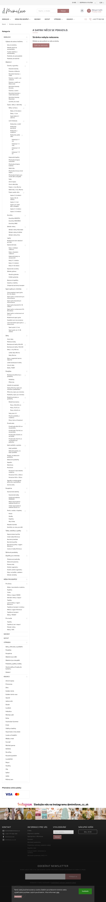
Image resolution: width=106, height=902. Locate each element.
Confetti (8, 708)
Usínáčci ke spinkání (13, 385)
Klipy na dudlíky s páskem (14, 572)
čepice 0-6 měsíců (15, 195)
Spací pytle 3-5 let (14, 327)
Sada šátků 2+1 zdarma (14, 116)
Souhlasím (85, 891)
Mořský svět (10, 715)
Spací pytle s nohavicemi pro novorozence (15, 297)
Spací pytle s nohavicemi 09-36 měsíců (15, 310)
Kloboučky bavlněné (13, 127)
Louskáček (9, 759)
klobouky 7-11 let (16, 152)
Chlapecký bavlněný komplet (15, 285)
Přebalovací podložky (13, 559)
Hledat (63, 11)
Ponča (10, 513)
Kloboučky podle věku (15, 135)
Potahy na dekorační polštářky (13, 456)
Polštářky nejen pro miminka (15, 394)
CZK (101, 2)
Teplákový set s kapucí (13, 624)
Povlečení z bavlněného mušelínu (16, 471)
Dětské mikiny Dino (14, 235)
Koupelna (9, 488)
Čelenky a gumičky (12, 65)
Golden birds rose (11, 694)
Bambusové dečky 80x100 (15, 344)
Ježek (7, 776)
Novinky (7, 634)
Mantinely (10, 465)
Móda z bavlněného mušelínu (16, 587)
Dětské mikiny (11, 226)
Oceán (8, 704)
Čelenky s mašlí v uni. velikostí (15, 78)
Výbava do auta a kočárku (14, 41)
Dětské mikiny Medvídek (16, 229)
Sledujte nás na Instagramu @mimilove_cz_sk (61, 804)
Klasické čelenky (14, 68)
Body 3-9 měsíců (14, 263)
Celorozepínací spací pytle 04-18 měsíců (15, 293)
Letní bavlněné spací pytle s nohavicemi (15, 323)
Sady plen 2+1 (13, 413)
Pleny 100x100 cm (15, 405)
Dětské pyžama (11, 271)
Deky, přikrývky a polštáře (14, 647)
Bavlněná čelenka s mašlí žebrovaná (14, 94)
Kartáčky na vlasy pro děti (15, 527)
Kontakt (30, 839)
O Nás (74, 2)
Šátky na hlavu (13, 108)
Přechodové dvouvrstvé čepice (16, 171)
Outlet (6, 638)
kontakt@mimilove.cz (12, 830)
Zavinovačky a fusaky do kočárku (14, 668)
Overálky (10, 215)
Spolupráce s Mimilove (35, 836)
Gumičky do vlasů (14, 101)
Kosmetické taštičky (13, 491)
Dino (7, 687)
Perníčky (8, 752)
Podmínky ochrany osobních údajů (39, 845)
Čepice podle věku (14, 192)
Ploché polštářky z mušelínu (14, 416)
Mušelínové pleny (14, 402)
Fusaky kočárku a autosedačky (12, 52)
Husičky (8, 766)
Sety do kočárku (12, 45)
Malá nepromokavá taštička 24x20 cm (14, 502)
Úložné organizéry (12, 567)
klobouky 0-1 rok (15, 140)
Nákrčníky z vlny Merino (16, 189)
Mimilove (7, 37)
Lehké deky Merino (14, 352)
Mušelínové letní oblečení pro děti (15, 241)
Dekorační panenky (12, 562)
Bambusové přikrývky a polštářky (14, 375)
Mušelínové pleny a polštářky (13, 398)
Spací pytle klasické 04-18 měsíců (15, 305)
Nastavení (18, 896)
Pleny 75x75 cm (14, 407)
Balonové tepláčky (12, 280)
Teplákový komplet (13, 612)
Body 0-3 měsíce (14, 260)
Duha (7, 718)
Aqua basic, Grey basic (13, 732)
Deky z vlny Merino (13, 349)
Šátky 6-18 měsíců (15, 111)
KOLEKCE (7, 676)
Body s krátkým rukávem (13, 248)
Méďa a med (10, 738)
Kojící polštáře (13, 448)
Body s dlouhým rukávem (13, 252)
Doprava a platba (86, 2)
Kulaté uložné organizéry (14, 569)
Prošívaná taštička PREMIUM (14, 498)
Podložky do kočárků (13, 58)
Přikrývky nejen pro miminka (15, 392)
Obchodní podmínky (34, 842)
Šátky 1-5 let (14, 113)
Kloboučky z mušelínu (13, 131)
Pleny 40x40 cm (15, 410)
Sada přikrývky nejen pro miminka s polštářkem (14, 388)
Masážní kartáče (12, 524)
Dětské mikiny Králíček (15, 232)
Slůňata (8, 749)
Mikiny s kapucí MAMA (13, 595)
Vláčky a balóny (11, 728)
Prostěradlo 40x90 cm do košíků (15, 435)
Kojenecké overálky (13, 269)
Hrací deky (10, 339)
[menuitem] (7, 19)
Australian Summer (12, 721)
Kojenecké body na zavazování (14, 257)
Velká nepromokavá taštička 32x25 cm (15, 506)
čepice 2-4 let (14, 202)
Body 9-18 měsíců (14, 265)
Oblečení (8, 62)
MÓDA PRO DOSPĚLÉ (10, 579)
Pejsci (8, 762)
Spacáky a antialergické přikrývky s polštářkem (14, 481)
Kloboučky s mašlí (15, 124)
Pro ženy (8, 583)
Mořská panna (10, 745)
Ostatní (8, 672)
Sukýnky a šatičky (12, 283)
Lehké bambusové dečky (14, 362)
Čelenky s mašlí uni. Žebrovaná (14, 83)
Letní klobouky (13, 121)
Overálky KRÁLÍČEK (14, 218)
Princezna (9, 684)
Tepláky (9, 600)
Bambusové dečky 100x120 (15, 347)
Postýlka (8, 371)
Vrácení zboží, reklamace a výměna (37, 851)
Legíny (9, 238)
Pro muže (9, 618)
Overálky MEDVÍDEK (15, 221)
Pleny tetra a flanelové (16, 420)
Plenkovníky (10, 564)
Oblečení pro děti (11, 657)
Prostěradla (10, 423)
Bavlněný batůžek (12, 539)
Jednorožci (9, 701)
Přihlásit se (73, 876)
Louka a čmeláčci (11, 735)
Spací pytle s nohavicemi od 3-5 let (15, 314)
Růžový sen (9, 779)
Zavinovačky (11, 485)
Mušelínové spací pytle (14, 317)
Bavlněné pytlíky (12, 542)
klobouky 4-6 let (16, 148)
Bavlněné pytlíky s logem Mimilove (14, 545)
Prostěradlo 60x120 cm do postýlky (16, 427)
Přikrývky (11, 382)
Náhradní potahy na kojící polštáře (14, 451)
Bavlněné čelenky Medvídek (14, 98)
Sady (10, 179)
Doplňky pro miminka (12, 555)
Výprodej (7, 642)
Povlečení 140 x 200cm (16, 475)
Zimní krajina (10, 681)
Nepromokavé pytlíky (13, 534)
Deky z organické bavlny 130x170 (14, 359)
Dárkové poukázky (12, 552)
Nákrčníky (12, 168)
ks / (88, 832)
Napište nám (32, 848)
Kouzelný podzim (11, 755)
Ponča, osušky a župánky (14, 510)
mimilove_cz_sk (10, 840)
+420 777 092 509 (11, 833)
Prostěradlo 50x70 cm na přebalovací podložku (15, 440)
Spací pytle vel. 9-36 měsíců (15, 330)
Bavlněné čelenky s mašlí (14, 74)
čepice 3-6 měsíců (15, 211)
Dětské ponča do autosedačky (12, 48)
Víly (7, 769)
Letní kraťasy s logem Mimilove (13, 603)
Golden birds (10, 691)
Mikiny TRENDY (11, 615)
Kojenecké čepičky (14, 157)
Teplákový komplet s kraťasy (15, 607)
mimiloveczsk (9, 836)
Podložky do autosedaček (14, 56)
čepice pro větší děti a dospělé (15, 205)
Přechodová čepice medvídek (14, 160)
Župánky (11, 519)
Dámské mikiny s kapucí (14, 597)
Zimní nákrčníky (13, 184)
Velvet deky (10, 365)
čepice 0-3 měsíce (15, 209)
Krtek (7, 725)
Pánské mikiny (11, 627)
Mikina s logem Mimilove (14, 609)
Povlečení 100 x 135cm (15, 477)
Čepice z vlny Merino (15, 187)
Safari (8, 772)
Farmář (8, 742)
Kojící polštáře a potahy (14, 445)
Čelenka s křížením (14, 71)
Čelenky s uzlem (13, 90)
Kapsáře (9, 462)
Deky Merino (12, 355)
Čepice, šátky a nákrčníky (14, 104)
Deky (7, 335)
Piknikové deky (11, 342)
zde (57, 892)
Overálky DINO (13, 223)
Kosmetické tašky (14, 495)
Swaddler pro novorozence (15, 320)
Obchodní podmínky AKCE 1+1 (37, 855)
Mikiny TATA (10, 629)
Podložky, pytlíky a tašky (14, 664)
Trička (9, 592)
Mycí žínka (12, 521)
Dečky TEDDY (11, 368)
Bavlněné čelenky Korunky (14, 87)
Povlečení (10, 467)
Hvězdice (9, 711)
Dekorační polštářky (13, 459)
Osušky (11, 516)
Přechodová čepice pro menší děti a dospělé (15, 175)
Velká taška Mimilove (13, 537)
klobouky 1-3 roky (15, 144)
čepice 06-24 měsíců (14, 198)
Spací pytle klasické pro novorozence (14, 301)
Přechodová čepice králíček (14, 164)
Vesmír (8, 698)
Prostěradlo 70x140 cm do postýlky (16, 431)
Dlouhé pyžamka (14, 274)
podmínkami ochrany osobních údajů (63, 882)
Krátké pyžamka (13, 277)
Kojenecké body (11, 245)
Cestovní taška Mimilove (14, 549)
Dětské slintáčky (12, 575)
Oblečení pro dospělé (13, 660)
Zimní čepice (12, 182)
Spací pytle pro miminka (13, 289)
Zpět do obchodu (41, 45)
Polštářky (11, 379)
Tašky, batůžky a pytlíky (13, 530)
